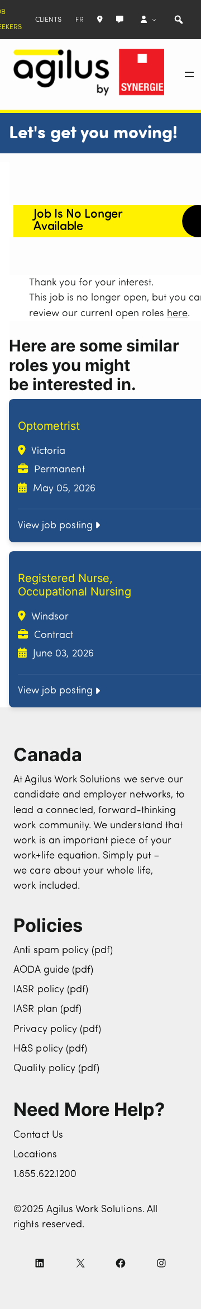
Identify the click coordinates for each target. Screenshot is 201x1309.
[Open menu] (189, 74)
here (177, 313)
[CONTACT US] (119, 19)
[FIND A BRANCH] (100, 19)
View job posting (55, 525)
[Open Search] (179, 19)
